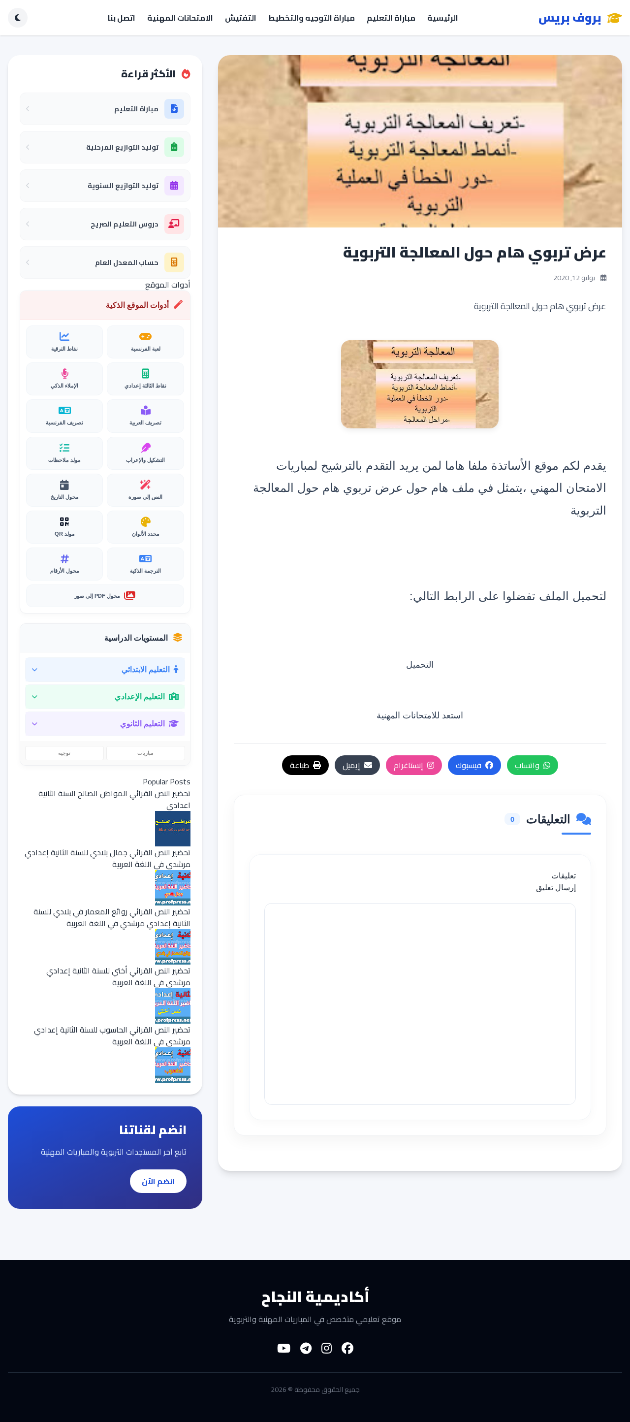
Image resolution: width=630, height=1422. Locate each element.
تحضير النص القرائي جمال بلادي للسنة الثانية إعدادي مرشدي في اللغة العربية (107, 858)
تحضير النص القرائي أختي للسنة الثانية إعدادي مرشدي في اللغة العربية (118, 976)
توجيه (64, 753)
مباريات (145, 753)
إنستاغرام (408, 765)
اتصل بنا (121, 18)
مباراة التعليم (391, 18)
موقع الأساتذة (525, 464)
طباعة (299, 765)
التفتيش (240, 18)
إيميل (351, 765)
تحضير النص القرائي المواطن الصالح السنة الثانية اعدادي (114, 799)
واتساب (527, 765)
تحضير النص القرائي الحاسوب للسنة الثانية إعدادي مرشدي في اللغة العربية (112, 1035)
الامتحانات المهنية (180, 18)
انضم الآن (158, 1181)
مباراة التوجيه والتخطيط (311, 18)
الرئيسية (442, 18)
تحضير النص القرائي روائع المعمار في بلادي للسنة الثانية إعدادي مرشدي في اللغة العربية (111, 917)
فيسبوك (468, 765)
